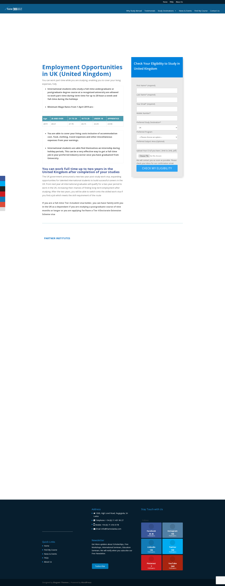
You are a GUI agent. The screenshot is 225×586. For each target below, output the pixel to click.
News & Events (185, 11)
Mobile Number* (143, 113)
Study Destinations (166, 11)
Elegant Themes (61, 582)
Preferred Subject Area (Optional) (150, 141)
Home (165, 2)
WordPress (86, 582)
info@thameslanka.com (111, 529)
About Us (179, 2)
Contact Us (215, 11)
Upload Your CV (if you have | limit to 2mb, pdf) (156, 150)
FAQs (172, 2)
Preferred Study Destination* (148, 122)
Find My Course (201, 11)
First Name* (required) (145, 85)
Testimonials (149, 11)
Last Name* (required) (145, 94)
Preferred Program (144, 132)
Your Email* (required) (145, 104)
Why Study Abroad (134, 11)
